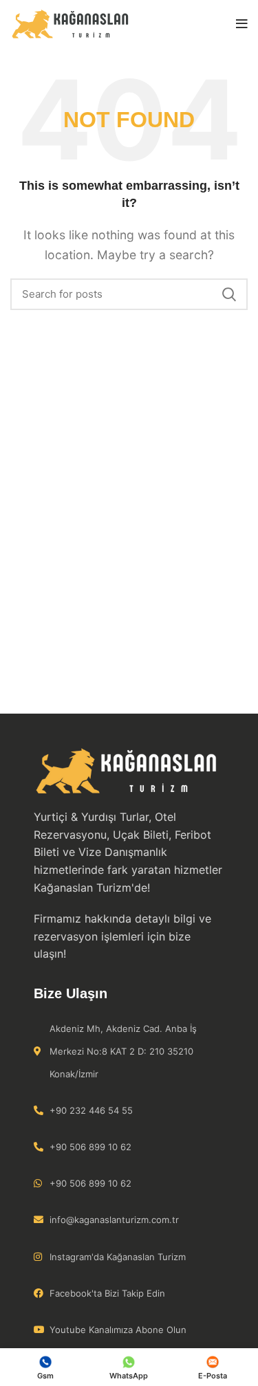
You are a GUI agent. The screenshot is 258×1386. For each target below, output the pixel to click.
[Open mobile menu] (242, 24)
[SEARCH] (229, 294)
